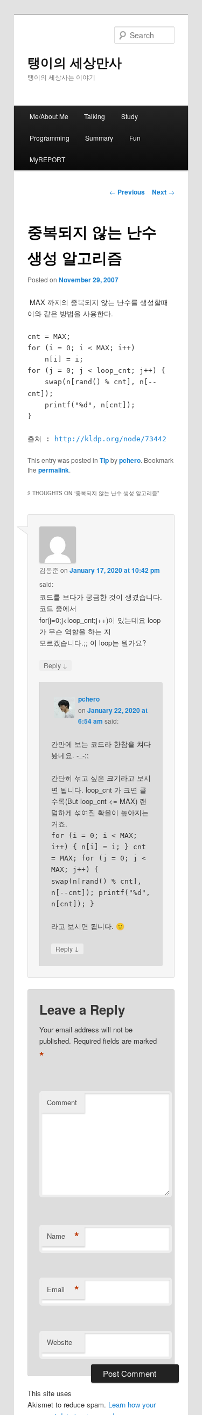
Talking (94, 116)
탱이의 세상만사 (74, 62)
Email (63, 1289)
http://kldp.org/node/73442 (110, 439)
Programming (49, 137)
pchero (130, 460)
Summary (99, 137)
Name (63, 1236)
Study (129, 116)
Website (59, 1342)
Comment (62, 1102)
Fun (135, 137)
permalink (53, 470)
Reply (55, 665)
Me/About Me (49, 116)
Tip (104, 460)
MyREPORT (47, 159)
